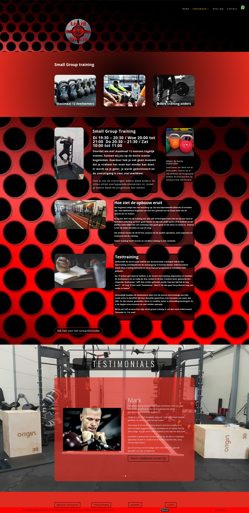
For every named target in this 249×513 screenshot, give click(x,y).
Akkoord (164, 510)
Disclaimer (135, 504)
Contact (232, 9)
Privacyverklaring (101, 504)
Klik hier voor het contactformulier (78, 331)
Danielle (139, 404)
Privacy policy (221, 510)
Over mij (218, 9)
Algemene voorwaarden (67, 504)
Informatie (200, 9)
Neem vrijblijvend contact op (148, 454)
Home (185, 9)
